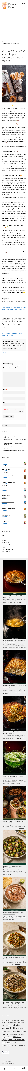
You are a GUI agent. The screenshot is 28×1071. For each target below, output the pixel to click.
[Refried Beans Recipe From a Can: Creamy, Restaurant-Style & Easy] (15, 894)
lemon (19, 1034)
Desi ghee (8, 1022)
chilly (19, 1020)
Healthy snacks (20, 1028)
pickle (7, 1042)
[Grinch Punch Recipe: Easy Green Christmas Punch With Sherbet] (15, 758)
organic (4, 1039)
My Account (4, 1068)
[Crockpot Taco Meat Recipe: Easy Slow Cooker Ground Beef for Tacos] (15, 803)
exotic (16, 1022)
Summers (9, 1045)
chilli (16, 1020)
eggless (13, 1022)
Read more (19, 602)
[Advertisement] (14, 25)
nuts (19, 1037)
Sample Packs (6, 542)
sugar (7, 1045)
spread (4, 1045)
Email (5, 396)
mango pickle (5, 1037)
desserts (3, 301)
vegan (16, 1045)
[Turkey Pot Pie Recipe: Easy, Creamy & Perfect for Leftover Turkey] (15, 577)
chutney (3, 1022)
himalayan (6, 1031)
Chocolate (22, 1020)
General (8, 42)
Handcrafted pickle (9, 1028)
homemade (21, 1031)
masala (11, 1037)
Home (4, 42)
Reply (3, 352)
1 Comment (21, 48)
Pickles (4, 540)
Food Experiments (9, 301)
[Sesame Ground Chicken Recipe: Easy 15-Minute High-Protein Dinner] (15, 939)
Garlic (22, 1022)
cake (14, 1020)
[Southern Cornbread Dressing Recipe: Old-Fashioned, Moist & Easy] (15, 713)
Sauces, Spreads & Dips (8, 544)
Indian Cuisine (22, 301)
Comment (6, 371)
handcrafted (15, 1025)
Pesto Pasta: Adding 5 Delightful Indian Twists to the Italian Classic (7, 309)
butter (13, 1020)
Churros (5, 299)
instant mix (16, 1034)
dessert (11, 1022)
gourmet (7, 1025)
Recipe (12, 42)
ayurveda (4, 1020)
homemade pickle (8, 1034)
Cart (21, 1067)
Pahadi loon (12, 1040)
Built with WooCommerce (8, 1063)
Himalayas (13, 1031)
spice (17, 1042)
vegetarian (22, 1045)
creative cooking (20, 299)
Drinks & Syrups (6, 535)
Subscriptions (6, 554)
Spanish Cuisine (11, 303)
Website (5, 402)
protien (11, 1043)
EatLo (16, 280)
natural (15, 1037)
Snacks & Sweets (6, 551)
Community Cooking (12, 299)
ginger (3, 1025)
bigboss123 (15, 48)
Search (14, 1068)
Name (5, 389)
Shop (4, 547)
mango (23, 1034)
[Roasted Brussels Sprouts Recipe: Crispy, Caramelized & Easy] (15, 847)
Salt (15, 1043)
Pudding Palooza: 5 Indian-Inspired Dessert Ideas (20, 308)
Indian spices (4, 303)
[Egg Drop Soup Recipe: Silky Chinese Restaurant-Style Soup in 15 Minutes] (15, 622)
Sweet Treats (18, 303)
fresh (19, 1022)
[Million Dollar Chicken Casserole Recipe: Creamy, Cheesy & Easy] (15, 667)
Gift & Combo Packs (7, 538)
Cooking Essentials (9, 549)
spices (20, 1042)
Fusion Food (16, 301)
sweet (12, 1045)
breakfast (9, 1020)
